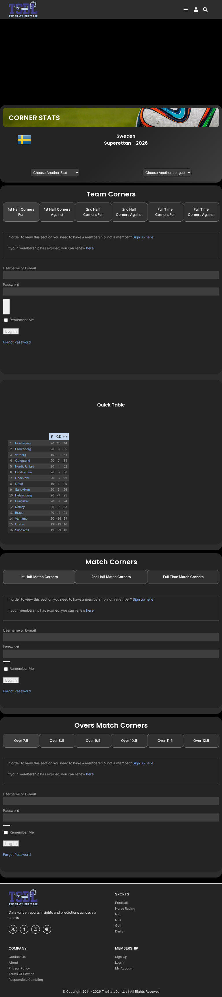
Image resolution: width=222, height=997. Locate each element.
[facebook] (24, 929)
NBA (118, 920)
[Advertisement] (111, 61)
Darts (119, 931)
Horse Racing (125, 908)
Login (119, 963)
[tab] (21, 212)
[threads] (47, 929)
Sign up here (143, 237)
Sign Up (121, 957)
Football (121, 903)
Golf (118, 926)
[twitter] (13, 929)
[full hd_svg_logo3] (23, 3)
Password (11, 284)
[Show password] (6, 306)
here (90, 248)
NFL (118, 914)
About (13, 963)
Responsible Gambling (26, 980)
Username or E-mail (19, 268)
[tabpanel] (111, 289)
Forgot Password (17, 342)
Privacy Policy (19, 968)
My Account (124, 968)
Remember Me (21, 320)
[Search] (208, 9)
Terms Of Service (21, 974)
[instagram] (35, 929)
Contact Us (17, 957)
